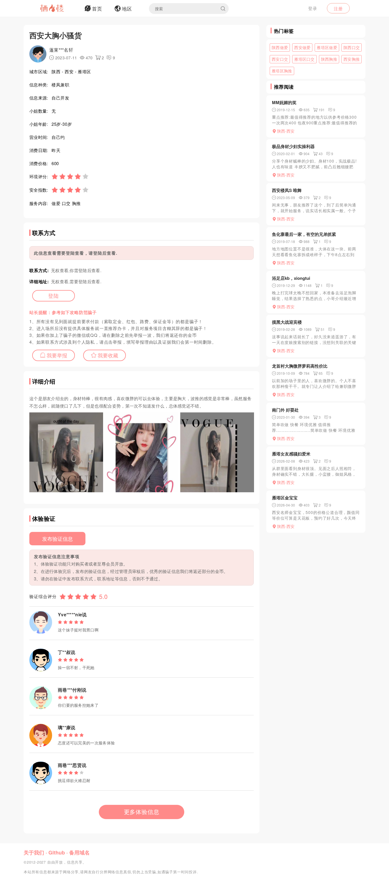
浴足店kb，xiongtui (291, 278)
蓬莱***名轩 (61, 49)
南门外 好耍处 (285, 410)
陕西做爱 (280, 47)
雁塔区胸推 (282, 71)
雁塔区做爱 (327, 47)
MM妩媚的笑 (284, 102)
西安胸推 (351, 59)
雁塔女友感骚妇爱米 (291, 454)
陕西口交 (351, 47)
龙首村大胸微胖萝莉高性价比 (299, 366)
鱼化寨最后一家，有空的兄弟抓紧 (304, 234)
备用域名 (79, 852)
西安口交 (280, 59)
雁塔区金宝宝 (285, 498)
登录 (312, 8)
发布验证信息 (57, 538)
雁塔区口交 (304, 59)
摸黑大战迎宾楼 (287, 322)
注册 (338, 8)
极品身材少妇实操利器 (293, 146)
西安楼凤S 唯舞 (287, 190)
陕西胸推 (329, 59)
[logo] (59, 8)
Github (56, 852)
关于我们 (34, 852)
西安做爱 (302, 47)
